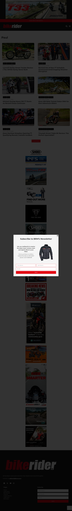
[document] (36, 255)
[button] (57, 235)
